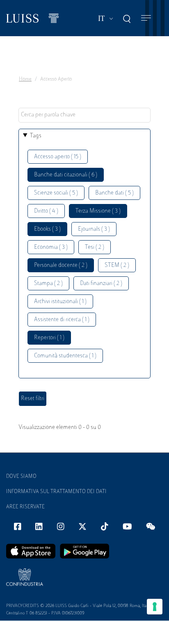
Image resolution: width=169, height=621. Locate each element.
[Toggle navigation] (146, 18)
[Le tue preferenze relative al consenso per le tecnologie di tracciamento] (154, 606)
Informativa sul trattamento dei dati (56, 491)
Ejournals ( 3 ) (94, 229)
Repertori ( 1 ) (49, 338)
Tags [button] (35, 136)
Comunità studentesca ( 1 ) (65, 356)
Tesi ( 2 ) (94, 247)
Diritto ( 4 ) (46, 211)
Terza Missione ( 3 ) (98, 211)
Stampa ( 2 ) (48, 283)
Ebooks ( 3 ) (47, 229)
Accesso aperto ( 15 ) (57, 157)
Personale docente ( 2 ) (60, 265)
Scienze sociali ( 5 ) (56, 193)
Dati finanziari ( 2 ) (101, 283)
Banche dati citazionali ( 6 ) (65, 175)
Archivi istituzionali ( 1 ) (60, 302)
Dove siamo (21, 476)
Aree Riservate (25, 507)
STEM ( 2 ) (117, 265)
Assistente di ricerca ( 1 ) (61, 320)
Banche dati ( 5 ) (114, 193)
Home (25, 79)
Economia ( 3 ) (51, 247)
